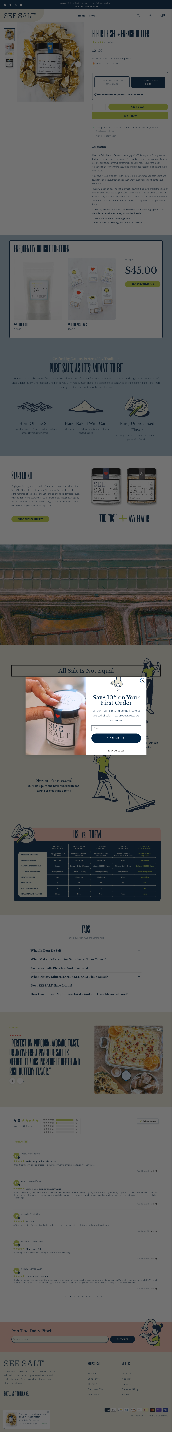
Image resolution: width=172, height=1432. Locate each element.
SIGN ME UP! (116, 738)
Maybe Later (116, 750)
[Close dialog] (142, 680)
